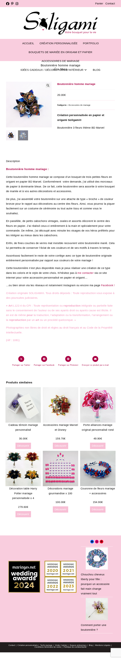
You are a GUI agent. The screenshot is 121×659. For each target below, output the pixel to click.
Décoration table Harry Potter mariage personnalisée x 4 (23, 493)
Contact (110, 3)
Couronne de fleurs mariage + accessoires (98, 491)
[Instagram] (97, 541)
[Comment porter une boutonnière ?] (97, 609)
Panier (99, 3)
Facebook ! (107, 285)
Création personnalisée (28, 645)
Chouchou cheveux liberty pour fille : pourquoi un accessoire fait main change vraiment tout (95, 584)
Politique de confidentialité (75, 647)
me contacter (85, 272)
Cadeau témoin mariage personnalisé (23, 427)
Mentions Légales (102, 645)
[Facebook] (92, 541)
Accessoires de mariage (79, 105)
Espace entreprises (78, 645)
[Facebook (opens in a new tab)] (8, 3)
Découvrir (23, 445)
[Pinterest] (101, 541)
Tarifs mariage (46, 645)
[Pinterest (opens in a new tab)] (12, 3)
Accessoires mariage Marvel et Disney (60, 427)
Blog (91, 645)
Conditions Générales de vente (48, 647)
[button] (48, 85)
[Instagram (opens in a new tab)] (17, 3)
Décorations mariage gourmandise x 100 (60, 491)
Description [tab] (60, 151)
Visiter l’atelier (61, 645)
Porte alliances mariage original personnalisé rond (98, 427)
